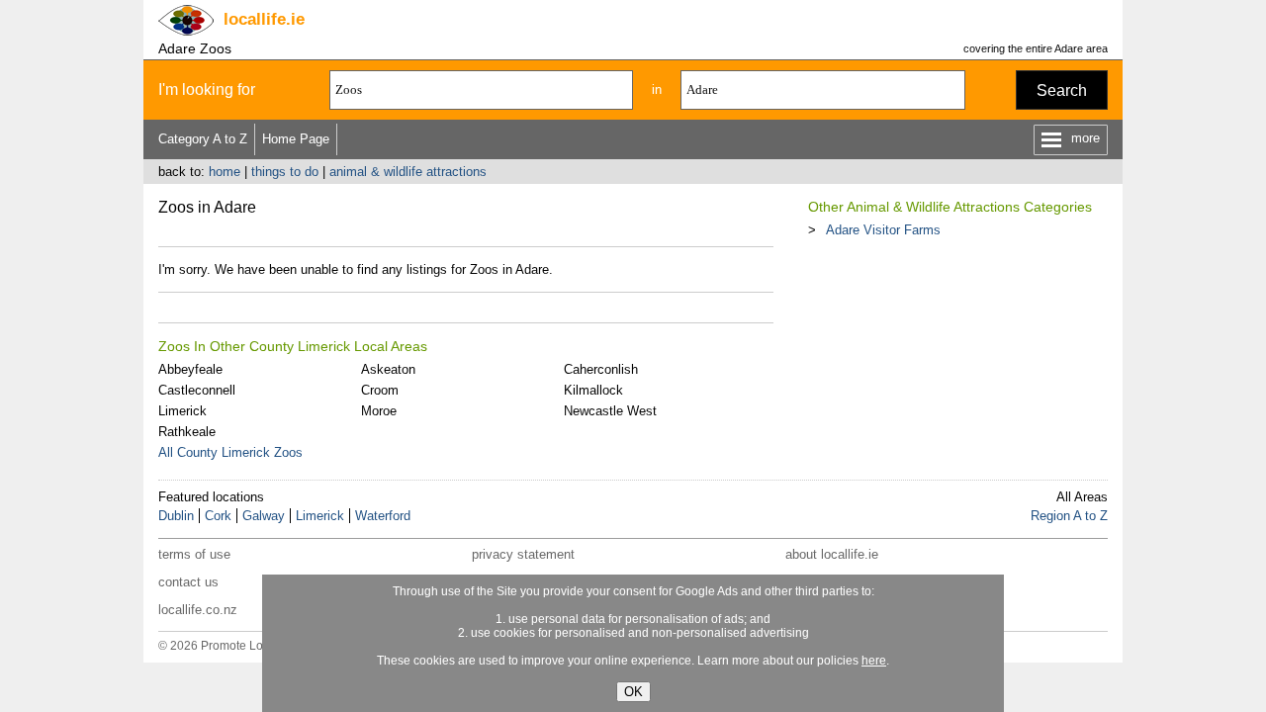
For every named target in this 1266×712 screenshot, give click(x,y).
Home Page (295, 139)
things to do (284, 171)
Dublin (176, 515)
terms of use (194, 554)
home (224, 171)
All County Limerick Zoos (230, 452)
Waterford (382, 515)
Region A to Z (1069, 515)
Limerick (182, 410)
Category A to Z (202, 139)
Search (1062, 90)
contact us (188, 582)
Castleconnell (196, 390)
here (873, 661)
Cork (218, 515)
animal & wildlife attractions (408, 171)
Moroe (379, 410)
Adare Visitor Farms (883, 229)
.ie (264, 19)
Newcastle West (610, 410)
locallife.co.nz (197, 609)
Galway (263, 515)
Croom (380, 390)
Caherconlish (601, 369)
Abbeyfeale (190, 369)
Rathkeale (187, 431)
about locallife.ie (831, 554)
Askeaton (388, 369)
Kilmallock (593, 390)
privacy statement (523, 554)
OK (633, 691)
